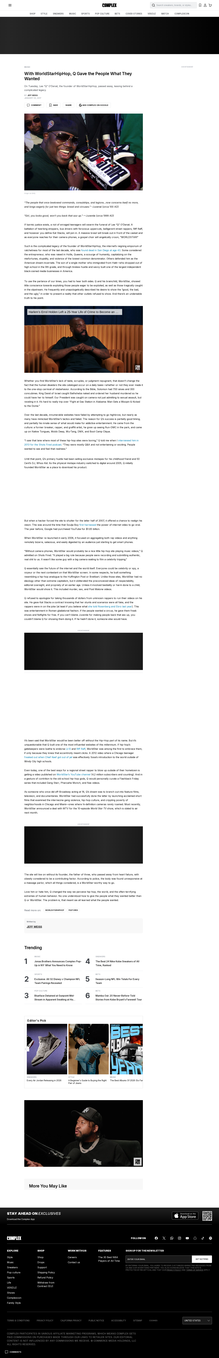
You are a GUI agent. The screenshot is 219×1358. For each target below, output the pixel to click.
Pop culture (13, 1272)
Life (9, 1282)
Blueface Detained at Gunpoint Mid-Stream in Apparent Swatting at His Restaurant (54, 997)
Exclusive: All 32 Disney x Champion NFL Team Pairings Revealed (57, 981)
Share (68, 105)
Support (42, 1267)
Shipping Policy (46, 1272)
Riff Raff (80, 748)
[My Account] (205, 5)
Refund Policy (45, 1277)
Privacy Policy (174, 1270)
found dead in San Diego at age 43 (100, 250)
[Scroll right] (140, 1049)
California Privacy (70, 1320)
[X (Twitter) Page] (164, 1238)
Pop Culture (40, 991)
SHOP (32, 13)
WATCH (165, 13)
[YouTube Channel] (187, 1238)
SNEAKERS (58, 13)
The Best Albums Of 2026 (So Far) (127, 1080)
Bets (97, 974)
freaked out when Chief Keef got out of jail (48, 757)
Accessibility (118, 1320)
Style (71, 1077)
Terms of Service (194, 1270)
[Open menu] (10, 5)
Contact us (74, 1262)
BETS (117, 13)
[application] (83, 339)
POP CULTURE (102, 13)
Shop (40, 1257)
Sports (38, 974)
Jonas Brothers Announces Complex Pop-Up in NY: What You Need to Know (58, 963)
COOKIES (153, 1320)
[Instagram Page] (179, 1238)
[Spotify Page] (210, 1238)
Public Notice (96, 1320)
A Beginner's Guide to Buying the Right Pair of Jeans (87, 1081)
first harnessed (87, 524)
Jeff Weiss (34, 926)
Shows (11, 1292)
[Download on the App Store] (185, 1216)
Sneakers (100, 957)
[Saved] (200, 5)
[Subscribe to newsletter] (202, 1259)
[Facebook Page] (156, 1238)
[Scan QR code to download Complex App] (207, 1216)
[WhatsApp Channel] (171, 1238)
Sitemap (137, 1320)
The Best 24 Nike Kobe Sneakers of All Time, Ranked (117, 963)
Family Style (14, 1302)
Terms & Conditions (18, 1320)
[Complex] (109, 5)
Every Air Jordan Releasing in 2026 (44, 1080)
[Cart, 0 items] (210, 5)
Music (27, 67)
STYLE (44, 13)
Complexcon (14, 1297)
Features (73, 910)
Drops (40, 1262)
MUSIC (72, 13)
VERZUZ (152, 13)
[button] (197, 1320)
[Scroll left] (26, 1049)
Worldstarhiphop (54, 910)
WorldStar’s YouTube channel (73, 774)
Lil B (68, 748)
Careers (72, 1257)
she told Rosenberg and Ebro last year (110, 606)
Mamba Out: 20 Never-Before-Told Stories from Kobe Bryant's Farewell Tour (118, 997)
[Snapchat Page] (195, 1238)
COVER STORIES (134, 13)
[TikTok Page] (202, 1238)
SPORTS (85, 13)
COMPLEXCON (181, 13)
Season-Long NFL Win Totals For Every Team (117, 981)
